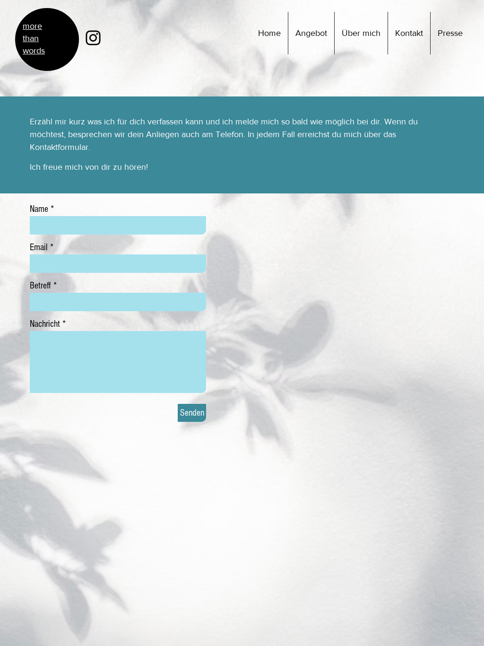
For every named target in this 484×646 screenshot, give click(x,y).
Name (39, 209)
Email (39, 247)
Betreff (40, 285)
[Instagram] (93, 38)
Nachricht (45, 324)
